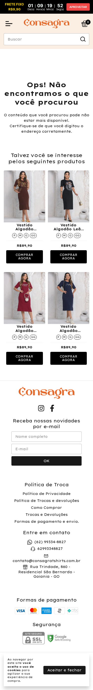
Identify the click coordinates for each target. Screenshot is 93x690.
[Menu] (10, 23)
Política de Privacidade (47, 493)
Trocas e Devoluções (47, 514)
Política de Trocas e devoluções (46, 500)
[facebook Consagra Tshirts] (52, 408)
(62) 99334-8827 (50, 542)
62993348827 (49, 548)
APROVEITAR (78, 7)
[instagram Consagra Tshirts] (41, 408)
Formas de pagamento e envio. (46, 521)
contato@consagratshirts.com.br (47, 561)
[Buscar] (82, 39)
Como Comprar (46, 507)
